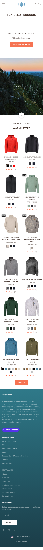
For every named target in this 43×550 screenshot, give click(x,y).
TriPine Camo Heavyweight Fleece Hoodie (32, 243)
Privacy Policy (7, 499)
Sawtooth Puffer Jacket (32, 283)
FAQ (4, 455)
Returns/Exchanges (9, 452)
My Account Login (9, 444)
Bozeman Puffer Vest (11, 200)
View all (21, 386)
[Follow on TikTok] (15, 533)
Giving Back (7, 485)
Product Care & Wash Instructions (15, 459)
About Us (5, 477)
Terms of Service (8, 496)
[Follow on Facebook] (3, 533)
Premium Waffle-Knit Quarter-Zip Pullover (11, 241)
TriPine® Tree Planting (11, 488)
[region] (21, 88)
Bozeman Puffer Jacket (32, 160)
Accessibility (7, 466)
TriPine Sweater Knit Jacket (32, 324)
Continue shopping (21, 44)
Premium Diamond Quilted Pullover (11, 284)
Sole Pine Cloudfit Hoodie (32, 364)
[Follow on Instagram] (9, 533)
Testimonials (7, 492)
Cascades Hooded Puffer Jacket (11, 161)
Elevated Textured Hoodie (32, 201)
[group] (21, 88)
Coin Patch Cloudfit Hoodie (11, 364)
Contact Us (6, 463)
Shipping (5, 448)
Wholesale (6, 481)
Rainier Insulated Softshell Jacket (11, 324)
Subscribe (9, 525)
